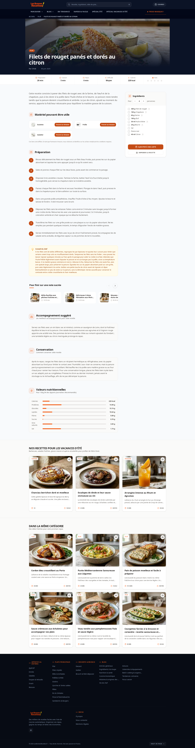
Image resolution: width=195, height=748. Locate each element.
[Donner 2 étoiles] (151, 80)
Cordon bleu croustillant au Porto (48, 570)
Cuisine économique (107, 676)
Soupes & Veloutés (36, 680)
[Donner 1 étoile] (148, 80)
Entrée (31, 672)
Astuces (125, 666)
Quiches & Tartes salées (61, 685)
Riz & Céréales (57, 693)
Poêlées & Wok (57, 678)
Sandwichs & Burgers (60, 701)
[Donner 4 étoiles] (158, 80)
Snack (31, 683)
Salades (32, 676)
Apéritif (32, 668)
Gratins (55, 682)
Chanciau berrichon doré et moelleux (50, 492)
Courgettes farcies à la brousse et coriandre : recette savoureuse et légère (142, 631)
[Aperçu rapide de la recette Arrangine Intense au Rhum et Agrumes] (163, 459)
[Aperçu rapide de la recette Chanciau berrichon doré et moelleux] (69, 459)
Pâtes (54, 689)
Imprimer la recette (147, 153)
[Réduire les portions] (135, 101)
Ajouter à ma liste (147, 147)
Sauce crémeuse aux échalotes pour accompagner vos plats (49, 630)
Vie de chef (103, 683)
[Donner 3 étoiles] (154, 80)
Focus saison (127, 679)
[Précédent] (109, 285)
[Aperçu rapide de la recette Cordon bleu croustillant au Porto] (69, 537)
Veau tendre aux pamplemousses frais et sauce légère (97, 630)
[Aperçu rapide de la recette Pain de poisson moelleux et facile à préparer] (163, 537)
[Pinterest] (31, 730)
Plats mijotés (57, 670)
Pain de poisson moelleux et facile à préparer (143, 572)
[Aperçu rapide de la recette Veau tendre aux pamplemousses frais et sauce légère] (116, 595)
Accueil (32, 17)
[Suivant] (115, 285)
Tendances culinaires (130, 676)
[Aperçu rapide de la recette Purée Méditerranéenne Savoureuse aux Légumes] (116, 537)
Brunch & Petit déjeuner (85, 674)
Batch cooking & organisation (132, 673)
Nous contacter (81, 720)
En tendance (64, 12)
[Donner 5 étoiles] (161, 80)
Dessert (79, 666)
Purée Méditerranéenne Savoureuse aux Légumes (96, 572)
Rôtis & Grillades (58, 674)
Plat (39, 17)
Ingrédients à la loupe (107, 669)
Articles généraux (106, 666)
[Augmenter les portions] (144, 101)
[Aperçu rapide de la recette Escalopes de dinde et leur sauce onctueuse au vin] (116, 459)
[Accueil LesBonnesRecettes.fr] (37, 4)
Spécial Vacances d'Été (117, 12)
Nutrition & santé (105, 673)
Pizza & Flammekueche (61, 697)
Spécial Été (97, 12)
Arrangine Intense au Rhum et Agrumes (140, 494)
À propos (79, 716)
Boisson (32, 687)
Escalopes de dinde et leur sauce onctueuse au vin (94, 494)
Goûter (78, 670)
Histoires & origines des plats (109, 679)
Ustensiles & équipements (132, 669)
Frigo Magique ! (156, 12)
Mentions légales (82, 724)
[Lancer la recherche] (129, 4)
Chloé (34, 69)
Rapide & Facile (81, 12)
